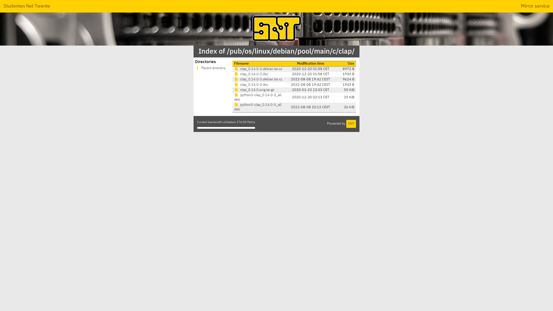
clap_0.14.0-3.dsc (253, 85)
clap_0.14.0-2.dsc (253, 74)
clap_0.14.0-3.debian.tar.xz (260, 79)
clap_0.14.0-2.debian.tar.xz (260, 69)
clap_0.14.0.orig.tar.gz (256, 90)
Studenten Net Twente (26, 6)
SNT (351, 123)
